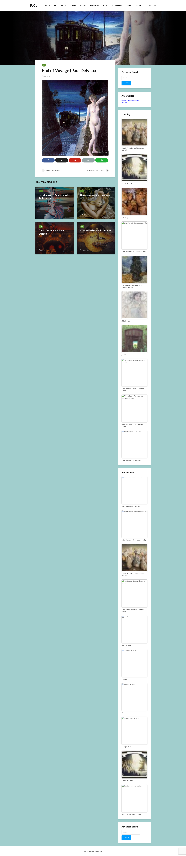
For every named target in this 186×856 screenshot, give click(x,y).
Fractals (73, 5)
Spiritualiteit (94, 5)
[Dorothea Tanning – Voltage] (96, 203)
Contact (138, 5)
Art (55, 5)
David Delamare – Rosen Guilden (52, 232)
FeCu (33, 5)
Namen (105, 5)
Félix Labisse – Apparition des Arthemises (54, 196)
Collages (63, 5)
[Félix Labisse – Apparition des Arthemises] (54, 203)
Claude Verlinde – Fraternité (95, 230)
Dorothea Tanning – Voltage (95, 194)
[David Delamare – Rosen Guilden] (54, 238)
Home (47, 5)
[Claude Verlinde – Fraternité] (96, 238)
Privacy (128, 5)
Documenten (117, 5)
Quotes (83, 5)
